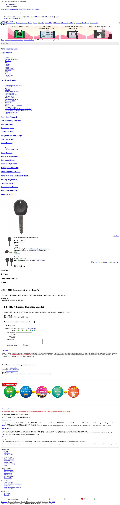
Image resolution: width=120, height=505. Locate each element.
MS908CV (32, 24)
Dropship (6, 495)
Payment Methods (9, 459)
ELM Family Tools (10, 107)
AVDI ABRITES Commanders (13, 105)
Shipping (107, 262)
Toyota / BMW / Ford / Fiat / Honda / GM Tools (18, 110)
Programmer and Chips (11, 135)
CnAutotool (4, 502)
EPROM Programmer (9, 163)
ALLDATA (43, 17)
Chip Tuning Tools (7, 139)
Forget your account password (12, 487)
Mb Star (56, 23)
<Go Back (116, 236)
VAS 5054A (96, 24)
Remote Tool (6, 194)
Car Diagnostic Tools (8, 80)
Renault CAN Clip (10, 101)
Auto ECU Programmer (9, 156)
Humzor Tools (9, 75)
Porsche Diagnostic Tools (12, 91)
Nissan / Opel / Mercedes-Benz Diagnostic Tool (18, 109)
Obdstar (30, 23)
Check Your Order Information (12, 484)
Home (2, 23)
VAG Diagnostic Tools (11, 99)
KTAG (73, 24)
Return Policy (115, 262)
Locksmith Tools (29, 40)
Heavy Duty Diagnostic (9, 117)
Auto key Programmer (9, 180)
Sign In (8, 4)
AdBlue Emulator (10, 98)
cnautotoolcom (10, 372)
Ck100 (68, 24)
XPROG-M (8, 102)
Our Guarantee (8, 454)
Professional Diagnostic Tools (13, 85)
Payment (10, 502)
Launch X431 (9, 57)
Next (31, 328)
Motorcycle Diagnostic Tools (11, 121)
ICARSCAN (10, 24)
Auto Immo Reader (8, 160)
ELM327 (37, 17)
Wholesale (7, 493)
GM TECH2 (84, 24)
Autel (13, 17)
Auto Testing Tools (7, 128)
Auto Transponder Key (9, 190)
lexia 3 (90, 24)
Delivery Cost (8, 462)
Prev (28, 328)
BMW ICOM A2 (40, 24)
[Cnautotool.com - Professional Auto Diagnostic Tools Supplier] (20, 9)
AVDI (22, 17)
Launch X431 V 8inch (60, 24)
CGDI (6, 72)
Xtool (41, 23)
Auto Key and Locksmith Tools (14, 40)
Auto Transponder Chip (9, 187)
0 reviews (32, 260)
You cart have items (7, 21)
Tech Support (85, 23)
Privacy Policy (8, 478)
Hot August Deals (21, 23)
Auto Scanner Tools (9, 49)
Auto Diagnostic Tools (14, 1)
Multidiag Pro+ (29, 17)
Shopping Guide (8, 482)
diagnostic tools (93, 354)
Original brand (6, 53)
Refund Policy (8, 474)
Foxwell (7, 64)
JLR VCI (7, 90)
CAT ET (26, 24)
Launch (18, 17)
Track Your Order (9, 489)
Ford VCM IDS (9, 93)
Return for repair (8, 476)
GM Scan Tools (9, 96)
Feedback (38, 502)
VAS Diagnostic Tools (11, 94)
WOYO (71, 23)
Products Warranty (9, 471)
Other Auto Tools (7, 131)
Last (34, 328)
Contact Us (94, 23)
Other (5, 465)
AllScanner (8, 70)
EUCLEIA (8, 73)
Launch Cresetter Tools (11, 149)
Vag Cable (103, 24)
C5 (19, 18)
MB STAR (51, 17)
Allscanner (64, 23)
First (26, 328)
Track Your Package (9, 463)
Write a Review (40, 260)
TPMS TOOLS (9, 113)
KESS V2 (78, 24)
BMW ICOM (48, 23)
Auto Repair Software (10, 171)
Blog (50, 502)
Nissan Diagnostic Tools (11, 112)
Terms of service (8, 470)
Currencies (9, 6)
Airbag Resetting (7, 153)
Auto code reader (7, 124)
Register (13, 4)
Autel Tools (8, 61)
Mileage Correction (9, 167)
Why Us (6, 451)
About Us (7, 453)
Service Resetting (7, 143)
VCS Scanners (49, 24)
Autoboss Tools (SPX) (11, 59)
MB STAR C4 (13, 18)
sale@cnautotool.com (46, 503)
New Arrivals (10, 23)
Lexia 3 (7, 104)
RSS (53, 502)
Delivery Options (9, 460)
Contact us (7, 485)
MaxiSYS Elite (19, 24)
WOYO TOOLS (9, 69)
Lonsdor (7, 76)
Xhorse (7, 67)
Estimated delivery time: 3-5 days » (39, 249)
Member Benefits (97, 262)
